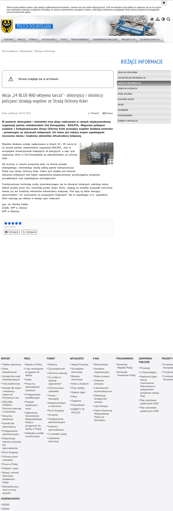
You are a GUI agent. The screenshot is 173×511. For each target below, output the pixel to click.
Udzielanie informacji (53, 441)
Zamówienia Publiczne (145, 361)
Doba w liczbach (127, 88)
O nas (96, 359)
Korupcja (53, 415)
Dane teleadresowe (9, 371)
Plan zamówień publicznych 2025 (149, 403)
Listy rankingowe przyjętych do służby (34, 372)
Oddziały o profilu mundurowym (34, 435)
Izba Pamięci (101, 407)
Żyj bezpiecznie (56, 369)
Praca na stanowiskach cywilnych (32, 387)
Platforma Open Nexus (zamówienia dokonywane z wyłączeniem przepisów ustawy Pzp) (149, 387)
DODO (5, 505)
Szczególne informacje (132, 78)
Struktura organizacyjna (101, 371)
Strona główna (9, 51)
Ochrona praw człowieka (10, 459)
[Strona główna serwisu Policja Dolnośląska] (152, 19)
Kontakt (5, 359)
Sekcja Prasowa (127, 72)
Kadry (28, 380)
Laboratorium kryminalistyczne (103, 390)
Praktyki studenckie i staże (31, 405)
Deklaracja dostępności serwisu (100, 399)
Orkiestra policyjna (99, 383)
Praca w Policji (10, 464)
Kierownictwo (101, 365)
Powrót (95, 113)
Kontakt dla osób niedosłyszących (11, 379)
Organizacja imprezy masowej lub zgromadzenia (11, 444)
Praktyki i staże (10, 469)
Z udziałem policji (57, 434)
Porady (51, 359)
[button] (168, 19)
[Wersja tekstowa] (163, 19)
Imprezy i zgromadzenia (56, 429)
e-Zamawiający (148, 373)
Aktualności (26, 51)
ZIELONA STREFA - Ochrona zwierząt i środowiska (11, 407)
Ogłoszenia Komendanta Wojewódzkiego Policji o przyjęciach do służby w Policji (33, 421)
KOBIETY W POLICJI (128, 121)
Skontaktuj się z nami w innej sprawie (10, 490)
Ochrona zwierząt (57, 373)
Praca (27, 359)
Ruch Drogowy (10, 453)
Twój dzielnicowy (11, 384)
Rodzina (52, 365)
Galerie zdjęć (126, 99)
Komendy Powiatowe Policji (126, 374)
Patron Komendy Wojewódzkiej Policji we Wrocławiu (103, 416)
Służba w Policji (33, 365)
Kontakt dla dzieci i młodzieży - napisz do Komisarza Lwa (11, 393)
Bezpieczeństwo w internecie (57, 405)
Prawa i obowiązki (53, 398)
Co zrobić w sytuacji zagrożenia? (54, 381)
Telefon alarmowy (11, 365)
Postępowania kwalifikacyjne (32, 397)
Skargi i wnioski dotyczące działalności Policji (10, 478)
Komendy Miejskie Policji (125, 367)
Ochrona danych (10, 499)
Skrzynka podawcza (7, 418)
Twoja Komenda (124, 359)
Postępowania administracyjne (10, 433)
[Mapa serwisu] (158, 19)
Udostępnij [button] (13, 232)
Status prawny (101, 377)
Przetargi (145, 368)
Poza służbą (125, 94)
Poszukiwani (125, 115)
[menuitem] (9, 38)
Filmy (121, 105)
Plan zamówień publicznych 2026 (149, 410)
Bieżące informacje (45, 51)
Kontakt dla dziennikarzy (9, 426)
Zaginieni (123, 110)
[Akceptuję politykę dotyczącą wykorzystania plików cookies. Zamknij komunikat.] (163, 2)
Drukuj (109, 113)
